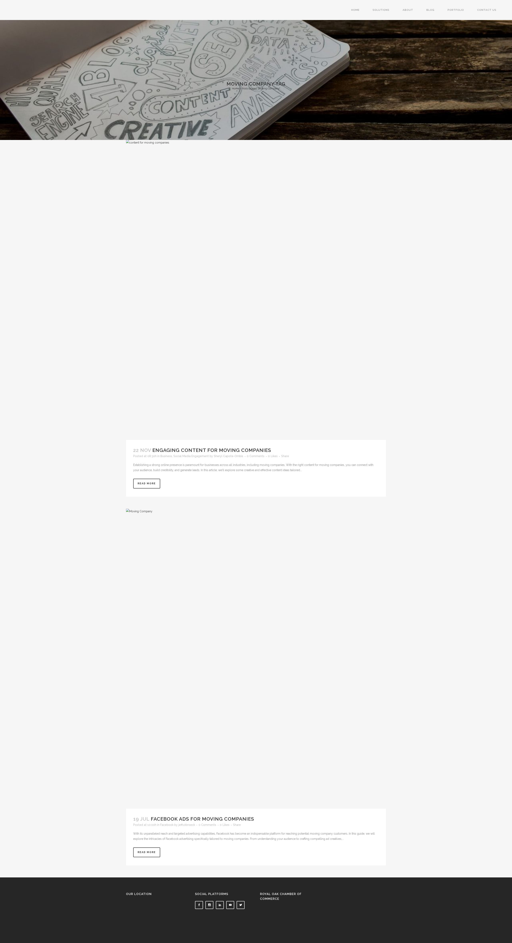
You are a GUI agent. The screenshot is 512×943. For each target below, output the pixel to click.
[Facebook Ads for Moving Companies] (256, 659)
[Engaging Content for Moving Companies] (256, 290)
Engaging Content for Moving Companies (211, 450)
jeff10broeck (186, 824)
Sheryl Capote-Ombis (228, 456)
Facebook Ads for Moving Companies (202, 819)
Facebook (166, 824)
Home (235, 88)
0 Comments (255, 456)
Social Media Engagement (191, 456)
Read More (147, 483)
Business (166, 456)
